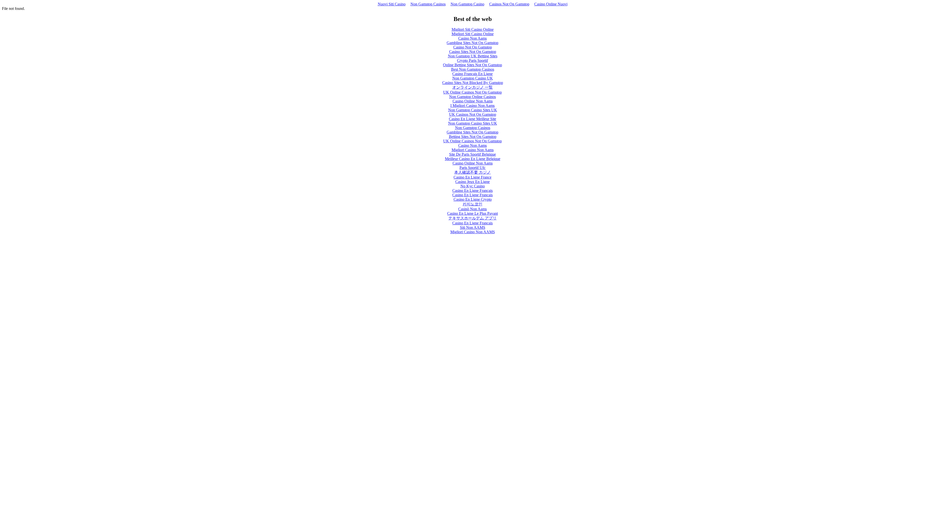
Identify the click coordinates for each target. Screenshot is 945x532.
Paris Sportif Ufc (472, 168)
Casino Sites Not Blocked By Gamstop (472, 83)
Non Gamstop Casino (467, 4)
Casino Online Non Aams (473, 101)
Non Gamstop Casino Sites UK (472, 110)
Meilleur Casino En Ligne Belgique (472, 159)
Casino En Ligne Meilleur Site (472, 119)
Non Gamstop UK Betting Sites (472, 56)
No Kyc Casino (472, 186)
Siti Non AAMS (472, 227)
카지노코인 (472, 204)
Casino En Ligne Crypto (473, 199)
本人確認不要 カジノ (472, 172)
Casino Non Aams (472, 38)
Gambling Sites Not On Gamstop (472, 43)
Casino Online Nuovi (550, 4)
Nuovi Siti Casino (392, 4)
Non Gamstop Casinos (428, 4)
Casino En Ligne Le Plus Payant (472, 213)
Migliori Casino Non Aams (473, 150)
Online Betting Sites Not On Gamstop (472, 65)
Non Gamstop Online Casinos (472, 97)
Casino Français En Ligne (472, 74)
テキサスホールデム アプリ (472, 218)
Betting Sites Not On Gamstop (472, 136)
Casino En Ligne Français (472, 190)
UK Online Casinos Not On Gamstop (472, 92)
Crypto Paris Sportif (472, 60)
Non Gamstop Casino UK (472, 78)
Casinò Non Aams (472, 209)
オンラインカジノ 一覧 (472, 87)
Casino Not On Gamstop (472, 47)
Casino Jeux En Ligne (472, 182)
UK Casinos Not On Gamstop (472, 114)
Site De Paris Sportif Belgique (472, 154)
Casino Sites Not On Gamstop (472, 52)
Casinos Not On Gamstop (509, 4)
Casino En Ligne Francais (472, 195)
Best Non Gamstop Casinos (472, 69)
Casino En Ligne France (472, 177)
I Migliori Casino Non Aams (472, 105)
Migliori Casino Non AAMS (472, 232)
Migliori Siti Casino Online (473, 29)
